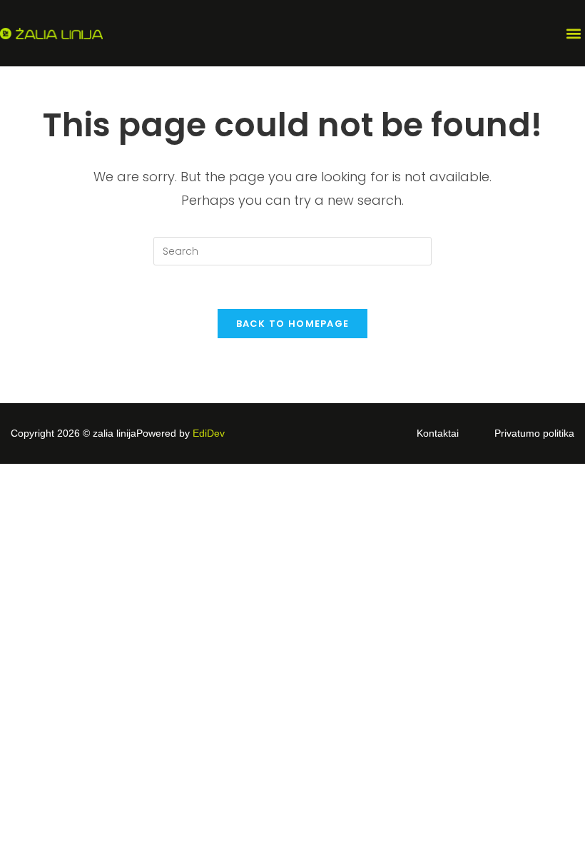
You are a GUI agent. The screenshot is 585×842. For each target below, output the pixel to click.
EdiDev (209, 433)
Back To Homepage (293, 323)
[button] (573, 33)
